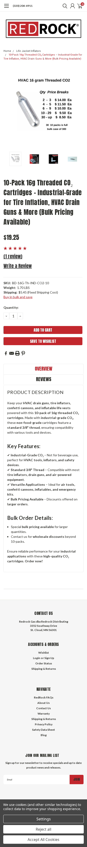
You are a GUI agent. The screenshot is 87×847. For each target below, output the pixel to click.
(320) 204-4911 (22, 5)
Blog (44, 735)
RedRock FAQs (43, 697)
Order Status (43, 663)
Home (7, 51)
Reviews (43, 379)
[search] (63, 6)
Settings (43, 819)
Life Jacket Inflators (28, 51)
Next (78, 109)
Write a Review (17, 265)
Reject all (43, 829)
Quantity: (11, 307)
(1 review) (12, 256)
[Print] (17, 353)
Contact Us (43, 708)
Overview (43, 368)
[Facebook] (5, 353)
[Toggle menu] (6, 8)
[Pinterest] (23, 353)
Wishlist (43, 652)
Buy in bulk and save (17, 297)
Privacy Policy (43, 724)
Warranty (44, 713)
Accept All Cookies (43, 839)
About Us (43, 703)
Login (36, 658)
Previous (8, 109)
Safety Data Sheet (43, 729)
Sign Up (49, 658)
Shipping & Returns (43, 668)
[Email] (11, 353)
